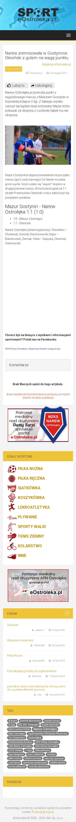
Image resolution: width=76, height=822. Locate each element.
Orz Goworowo (17, 737)
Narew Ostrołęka (45, 729)
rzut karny (14, 762)
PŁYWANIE (27, 517)
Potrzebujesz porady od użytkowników (32, 671)
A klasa (13, 720)
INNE (21, 555)
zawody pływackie (39, 766)
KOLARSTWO (29, 546)
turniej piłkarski (17, 766)
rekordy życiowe (54, 758)
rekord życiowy (33, 758)
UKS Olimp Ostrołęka (46, 746)
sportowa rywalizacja (35, 762)
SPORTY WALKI (31, 526)
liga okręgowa (16, 754)
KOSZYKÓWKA (31, 497)
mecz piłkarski (35, 754)
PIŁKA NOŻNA (30, 468)
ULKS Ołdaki (15, 750)
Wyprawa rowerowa (20, 640)
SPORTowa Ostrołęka (16, 349)
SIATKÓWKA (28, 488)
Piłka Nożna (14, 655)
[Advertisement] (38, 293)
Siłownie (12, 625)
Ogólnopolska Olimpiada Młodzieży (47, 733)
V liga (28, 750)
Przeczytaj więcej (43, 812)
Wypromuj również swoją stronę (44, 349)
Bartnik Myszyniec (30, 720)
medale (51, 754)
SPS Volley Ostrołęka (47, 742)
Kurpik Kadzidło (50, 724)
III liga (12, 724)
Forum (12, 613)
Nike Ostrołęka (17, 733)
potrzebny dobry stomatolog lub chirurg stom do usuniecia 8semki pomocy (36, 688)
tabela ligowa (57, 762)
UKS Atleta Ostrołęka (20, 746)
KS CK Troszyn (28, 724)
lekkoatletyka (42, 750)
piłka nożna (15, 758)
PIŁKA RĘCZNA (31, 478)
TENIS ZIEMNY (30, 536)
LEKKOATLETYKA (33, 507)
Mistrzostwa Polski (19, 729)
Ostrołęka (34, 737)
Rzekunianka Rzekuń (20, 742)
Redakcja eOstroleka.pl (56, 64)
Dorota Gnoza (52, 720)
